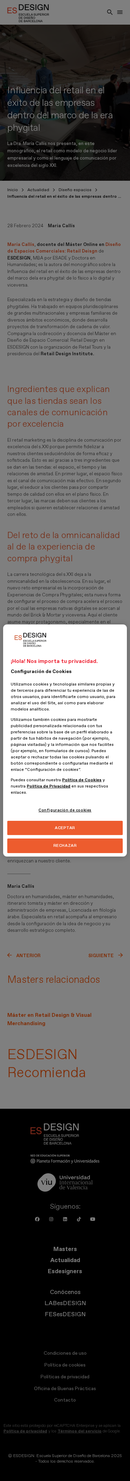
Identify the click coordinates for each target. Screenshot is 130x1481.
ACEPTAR (65, 828)
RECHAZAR (65, 846)
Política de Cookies (82, 780)
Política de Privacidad (48, 786)
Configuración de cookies (65, 810)
